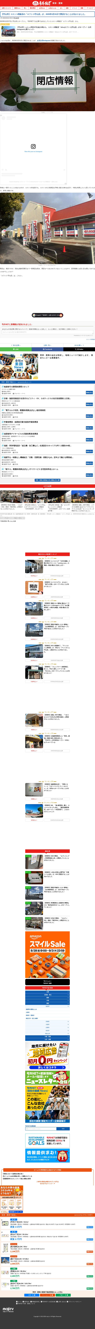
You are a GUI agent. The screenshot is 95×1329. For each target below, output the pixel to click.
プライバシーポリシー (74, 1301)
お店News (42, 8)
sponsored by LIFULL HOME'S (83, 1215)
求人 (25, 8)
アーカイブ (90, 8)
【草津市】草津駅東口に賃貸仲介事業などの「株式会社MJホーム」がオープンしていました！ (57, 905)
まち (61, 8)
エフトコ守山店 (4, 518)
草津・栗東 (57, 3)
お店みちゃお (52, 8)
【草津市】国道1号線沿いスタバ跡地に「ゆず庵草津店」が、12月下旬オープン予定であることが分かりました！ (56, 626)
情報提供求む (36, 1301)
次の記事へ (78, 345)
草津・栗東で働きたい (8, 382)
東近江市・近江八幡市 (32, 1018)
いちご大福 (12, 521)
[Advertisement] (47, 539)
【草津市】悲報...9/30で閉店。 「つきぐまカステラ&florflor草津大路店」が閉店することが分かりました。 (56, 717)
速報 (82, 8)
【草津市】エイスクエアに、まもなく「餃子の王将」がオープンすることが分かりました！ (56, 584)
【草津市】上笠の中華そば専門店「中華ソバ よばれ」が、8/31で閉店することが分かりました (56, 874)
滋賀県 (17, 18)
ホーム (20, 1301)
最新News (17, 8)
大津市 (28, 1012)
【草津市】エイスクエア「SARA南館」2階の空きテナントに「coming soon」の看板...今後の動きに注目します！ (57, 563)
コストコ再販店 (13, 518)
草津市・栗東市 (30, 1015)
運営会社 (27, 1301)
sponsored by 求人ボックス (24, 382)
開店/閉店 (33, 8)
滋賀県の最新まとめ (31, 1009)
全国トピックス (6, 8)
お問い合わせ (62, 1301)
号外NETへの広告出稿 (48, 1301)
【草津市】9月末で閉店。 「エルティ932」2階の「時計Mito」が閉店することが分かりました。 (56, 920)
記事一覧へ (47, 345)
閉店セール (21, 518)
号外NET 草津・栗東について (26, 1303)
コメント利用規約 (90, 339)
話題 (67, 8)
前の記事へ (17, 345)
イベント (74, 8)
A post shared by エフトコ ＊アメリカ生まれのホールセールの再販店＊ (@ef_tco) (33, 181)
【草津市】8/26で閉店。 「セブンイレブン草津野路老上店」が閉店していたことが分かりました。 (56, 858)
